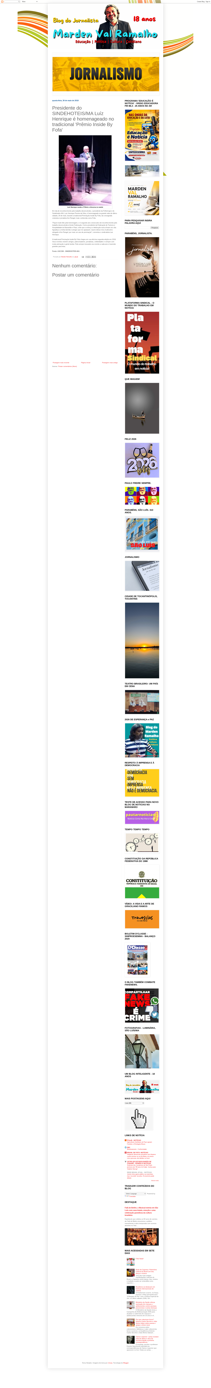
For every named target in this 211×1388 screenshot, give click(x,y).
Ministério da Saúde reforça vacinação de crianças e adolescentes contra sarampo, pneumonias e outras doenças (146, 1305)
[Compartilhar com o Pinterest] (95, 257)
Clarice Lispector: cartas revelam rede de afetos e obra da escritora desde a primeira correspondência (147, 1339)
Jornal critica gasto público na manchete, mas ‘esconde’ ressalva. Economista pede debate (140, 1176)
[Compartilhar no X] (91, 257)
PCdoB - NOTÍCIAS (134, 1140)
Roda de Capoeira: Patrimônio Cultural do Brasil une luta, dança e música (146, 1271)
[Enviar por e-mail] (86, 257)
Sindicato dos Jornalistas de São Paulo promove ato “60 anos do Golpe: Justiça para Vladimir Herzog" (141, 1167)
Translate (132, 1196)
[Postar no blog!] (89, 257)
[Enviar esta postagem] (82, 257)
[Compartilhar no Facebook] (93, 257)
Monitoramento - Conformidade (137, 1149)
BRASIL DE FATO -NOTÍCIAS (137, 1152)
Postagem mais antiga (110, 362)
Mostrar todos (155, 1180)
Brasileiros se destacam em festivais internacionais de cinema (145, 1288)
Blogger (126, 1363)
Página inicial (85, 362)
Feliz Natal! (140, 1259)
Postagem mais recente (61, 362)
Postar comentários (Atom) (67, 366)
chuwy (110, 1363)
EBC (128, 1147)
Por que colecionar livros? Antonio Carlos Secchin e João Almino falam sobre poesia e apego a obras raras (146, 1322)
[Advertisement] (85, 343)
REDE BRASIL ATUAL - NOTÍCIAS (139, 1172)
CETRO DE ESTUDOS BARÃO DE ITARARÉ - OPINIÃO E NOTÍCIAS (139, 1162)
